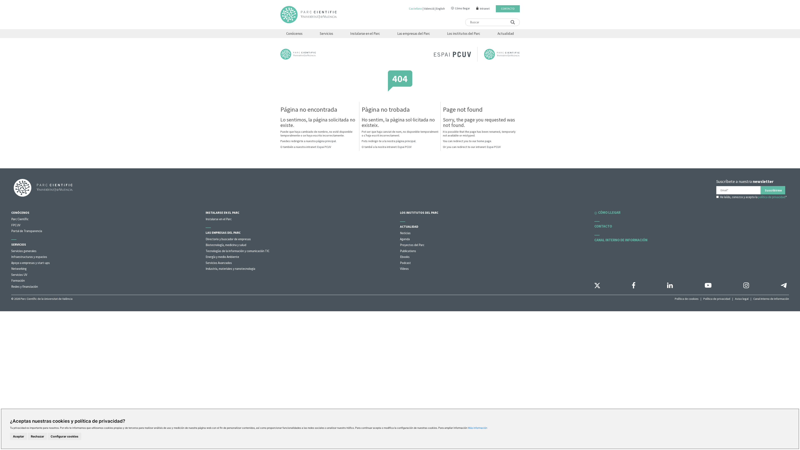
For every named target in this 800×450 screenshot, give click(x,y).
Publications (408, 251)
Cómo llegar (462, 8)
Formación (18, 280)
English (440, 8)
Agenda (405, 239)
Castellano (415, 8)
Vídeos (404, 269)
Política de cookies (687, 299)
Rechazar (37, 436)
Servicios (326, 33)
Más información (477, 427)
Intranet (485, 8)
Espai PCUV (324, 147)
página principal (326, 141)
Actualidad (506, 33)
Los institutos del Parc (463, 33)
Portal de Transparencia (26, 231)
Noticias (405, 233)
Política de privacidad (716, 299)
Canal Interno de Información (771, 299)
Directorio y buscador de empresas (228, 239)
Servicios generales (23, 251)
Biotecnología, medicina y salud (226, 245)
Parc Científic (20, 219)
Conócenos (294, 33)
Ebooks (405, 257)
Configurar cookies (64, 436)
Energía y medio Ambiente (222, 257)
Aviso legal (742, 299)
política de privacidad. (771, 197)
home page (484, 141)
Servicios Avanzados (219, 263)
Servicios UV (19, 275)
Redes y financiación (24, 287)
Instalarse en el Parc (365, 33)
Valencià (429, 8)
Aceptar (18, 436)
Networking (19, 269)
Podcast (405, 263)
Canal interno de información (621, 240)
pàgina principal (405, 141)
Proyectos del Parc (412, 245)
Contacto (508, 8)
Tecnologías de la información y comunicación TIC (238, 251)
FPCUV (15, 225)
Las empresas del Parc (413, 33)
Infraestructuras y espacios (29, 257)
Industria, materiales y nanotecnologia (230, 269)
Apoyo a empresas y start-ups (30, 263)
